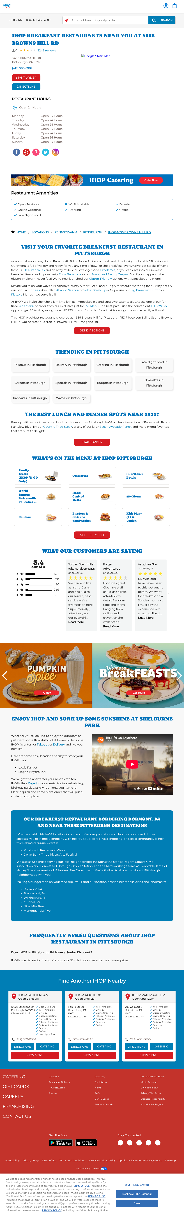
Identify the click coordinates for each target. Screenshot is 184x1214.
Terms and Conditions (72, 1160)
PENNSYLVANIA (66, 232)
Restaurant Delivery (59, 1082)
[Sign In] (166, 6)
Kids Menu (26, 306)
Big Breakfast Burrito (145, 290)
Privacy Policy (31, 1160)
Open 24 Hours (28, 998)
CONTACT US (17, 1116)
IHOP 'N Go (159, 306)
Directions (26, 86)
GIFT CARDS (16, 1086)
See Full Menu (92, 535)
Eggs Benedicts (70, 274)
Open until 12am (86, 998)
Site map (170, 1160)
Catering (34, 783)
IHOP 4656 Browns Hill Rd (129, 232)
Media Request (149, 1082)
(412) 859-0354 (26, 1039)
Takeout (43, 744)
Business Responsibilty (153, 1098)
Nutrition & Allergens (152, 1104)
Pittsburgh (93, 232)
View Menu (35, 1055)
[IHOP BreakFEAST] (138, 675)
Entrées (34, 290)
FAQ (97, 1093)
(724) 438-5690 (140, 1039)
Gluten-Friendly (100, 278)
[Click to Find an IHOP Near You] (67, 20)
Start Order (26, 77)
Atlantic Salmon (67, 290)
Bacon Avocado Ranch (115, 426)
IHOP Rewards (57, 1087)
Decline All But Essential (137, 1193)
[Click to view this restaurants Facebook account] (16, 152)
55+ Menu (92, 306)
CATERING (14, 1076)
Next (179, 675)
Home (22, 232)
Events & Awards (104, 1104)
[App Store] (86, 1142)
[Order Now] (175, 6)
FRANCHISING (18, 1106)
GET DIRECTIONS (92, 330)
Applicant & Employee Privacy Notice (140, 1160)
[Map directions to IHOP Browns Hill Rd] (125, 105)
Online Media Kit (149, 1087)
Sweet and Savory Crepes (109, 274)
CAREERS (13, 1096)
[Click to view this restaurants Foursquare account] (36, 152)
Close (137, 1203)
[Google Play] (61, 1142)
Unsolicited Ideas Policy (102, 1160)
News (98, 1087)
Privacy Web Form (151, 1093)
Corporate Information (153, 1076)
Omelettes (107, 270)
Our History (101, 1082)
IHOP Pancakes (34, 270)
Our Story (100, 1076)
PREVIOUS (4, 675)
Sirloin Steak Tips (95, 290)
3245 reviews (47, 50)
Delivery (59, 744)
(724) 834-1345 (83, 1039)
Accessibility (12, 1160)
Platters (16, 294)
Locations (40, 232)
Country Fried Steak (57, 426)
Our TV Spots (102, 1098)
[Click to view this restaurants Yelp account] (26, 152)
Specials (53, 1093)
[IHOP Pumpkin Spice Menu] (46, 675)
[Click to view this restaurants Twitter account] (45, 152)
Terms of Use (49, 1160)
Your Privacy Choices (88, 1168)
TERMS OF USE (81, 1185)
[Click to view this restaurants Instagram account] (55, 152)
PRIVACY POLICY (51, 1210)
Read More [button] (76, 622)
